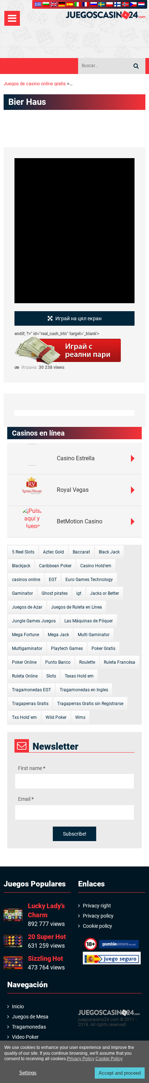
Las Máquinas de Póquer (88, 620)
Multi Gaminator (94, 634)
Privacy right (97, 906)
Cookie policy (97, 926)
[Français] (85, 4)
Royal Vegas (73, 489)
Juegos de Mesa (30, 1017)
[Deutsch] (62, 4)
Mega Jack (58, 634)
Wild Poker (56, 717)
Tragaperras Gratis (30, 703)
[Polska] (109, 4)
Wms (80, 717)
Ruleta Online (25, 676)
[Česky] (133, 4)
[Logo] (105, 15)
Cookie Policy (109, 1058)
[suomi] (117, 4)
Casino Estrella (76, 458)
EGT (53, 579)
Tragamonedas (29, 1027)
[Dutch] (141, 4)
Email (26, 799)
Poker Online (24, 662)
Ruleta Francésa (119, 662)
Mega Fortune (25, 634)
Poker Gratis (103, 648)
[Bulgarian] (46, 4)
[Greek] (38, 4)
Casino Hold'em (95, 565)
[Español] (70, 4)
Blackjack (21, 565)
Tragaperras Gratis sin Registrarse (90, 703)
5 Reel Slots (23, 552)
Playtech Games (67, 648)
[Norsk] (125, 4)
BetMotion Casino (79, 521)
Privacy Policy (80, 1058)
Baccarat (81, 552)
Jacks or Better (104, 593)
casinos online (26, 579)
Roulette (87, 662)
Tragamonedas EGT (31, 689)
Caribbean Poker (55, 565)
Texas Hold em (79, 676)
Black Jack (109, 552)
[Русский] (93, 4)
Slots (51, 676)
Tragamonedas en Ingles (84, 689)
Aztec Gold (53, 552)
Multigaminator (27, 648)
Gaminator (22, 593)
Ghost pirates (55, 593)
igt (78, 593)
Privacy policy (98, 916)
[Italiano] (77, 4)
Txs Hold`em (24, 717)
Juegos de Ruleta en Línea (76, 607)
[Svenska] (101, 4)
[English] (54, 4)
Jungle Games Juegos (34, 620)
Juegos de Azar (27, 607)
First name (31, 768)
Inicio (18, 1006)
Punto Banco (58, 662)
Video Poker (25, 1037)
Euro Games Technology (89, 579)
